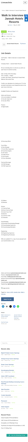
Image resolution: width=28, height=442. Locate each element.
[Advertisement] (14, 124)
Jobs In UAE (10, 292)
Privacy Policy (4, 436)
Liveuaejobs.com (9, 439)
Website (24, 43)
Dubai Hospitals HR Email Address (9, 417)
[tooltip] (26, 16)
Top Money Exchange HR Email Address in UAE (13, 425)
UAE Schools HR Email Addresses (9, 420)
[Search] (25, 343)
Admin (10, 25)
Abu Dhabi (12, 31)
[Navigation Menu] (25, 2)
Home (3, 10)
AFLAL (21, 439)
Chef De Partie (4, 322)
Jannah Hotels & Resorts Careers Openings (18, 316)
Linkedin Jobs (17, 292)
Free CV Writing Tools (6, 428)
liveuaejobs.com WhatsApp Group (9, 423)
